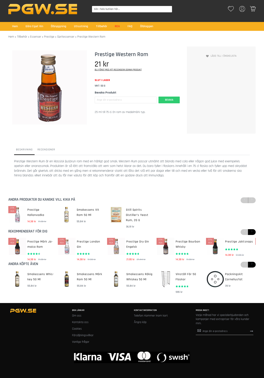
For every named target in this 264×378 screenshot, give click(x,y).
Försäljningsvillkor (83, 335)
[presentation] (252, 232)
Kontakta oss (80, 322)
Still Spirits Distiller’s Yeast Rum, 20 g (137, 215)
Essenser (35, 37)
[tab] (24, 150)
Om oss (76, 316)
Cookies (77, 329)
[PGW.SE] (42, 9)
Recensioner (46, 149)
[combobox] (132, 9)
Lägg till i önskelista (224, 56)
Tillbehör (22, 37)
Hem (11, 37)
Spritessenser (65, 37)
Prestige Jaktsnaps (239, 242)
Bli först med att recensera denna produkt (118, 69)
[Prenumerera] (251, 331)
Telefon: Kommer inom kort (151, 316)
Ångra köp (140, 322)
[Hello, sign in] (242, 10)
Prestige (49, 37)
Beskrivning (24, 149)
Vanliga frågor (80, 342)
